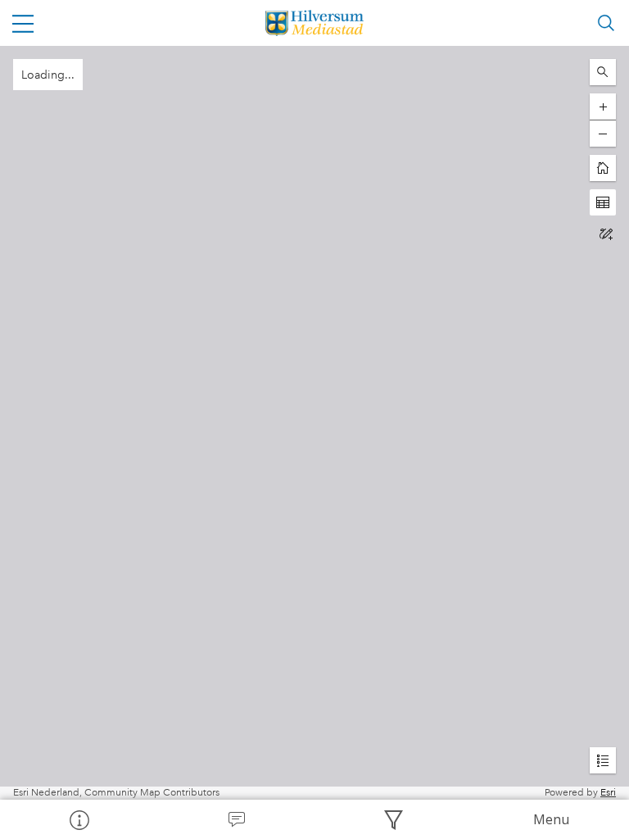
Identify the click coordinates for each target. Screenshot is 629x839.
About (78, 819)
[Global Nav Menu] (23, 23)
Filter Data (393, 819)
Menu (551, 819)
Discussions (235, 819)
